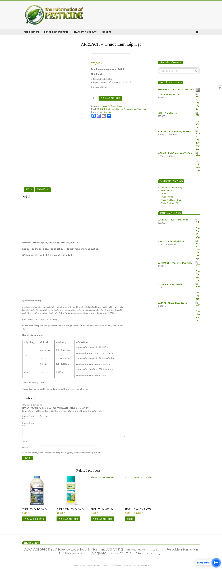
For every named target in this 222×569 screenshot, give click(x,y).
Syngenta (98, 553)
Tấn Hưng (142, 553)
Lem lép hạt (117, 109)
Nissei (153, 550)
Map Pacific (138, 549)
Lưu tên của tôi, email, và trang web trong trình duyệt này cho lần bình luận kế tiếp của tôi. (62, 453)
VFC (155, 553)
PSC (74, 554)
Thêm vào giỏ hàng (110, 98)
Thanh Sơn (113, 553)
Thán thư (141, 109)
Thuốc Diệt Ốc (167, 193)
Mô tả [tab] (29, 189)
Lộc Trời (127, 549)
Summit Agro (85, 554)
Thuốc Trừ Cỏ (167, 196)
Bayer (61, 549)
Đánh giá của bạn (28, 417)
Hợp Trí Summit (92, 549)
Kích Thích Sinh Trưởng (171, 187)
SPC (78, 553)
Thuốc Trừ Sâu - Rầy (170, 203)
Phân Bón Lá (166, 190)
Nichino (148, 550)
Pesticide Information (182, 549)
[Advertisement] (73, 220)
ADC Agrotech (37, 549)
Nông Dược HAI (161, 550)
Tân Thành (127, 553)
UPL (151, 554)
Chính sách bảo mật (78, 565)
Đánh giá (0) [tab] (43, 189)
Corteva (107, 112)
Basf (54, 549)
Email (25, 447)
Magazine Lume (102, 565)
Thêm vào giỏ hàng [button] (34, 519)
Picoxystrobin (130, 109)
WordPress (121, 565)
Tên (24, 441)
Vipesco (160, 554)
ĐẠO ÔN (99, 109)
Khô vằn (107, 109)
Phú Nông (66, 553)
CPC (78, 550)
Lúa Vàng (114, 549)
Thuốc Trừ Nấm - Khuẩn (112, 106)
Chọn (130, 519)
